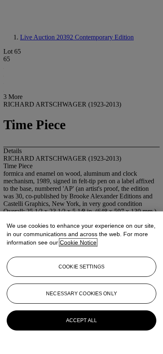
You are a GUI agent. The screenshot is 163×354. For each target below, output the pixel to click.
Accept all (81, 320)
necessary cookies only (81, 294)
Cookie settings (81, 267)
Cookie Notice (78, 242)
